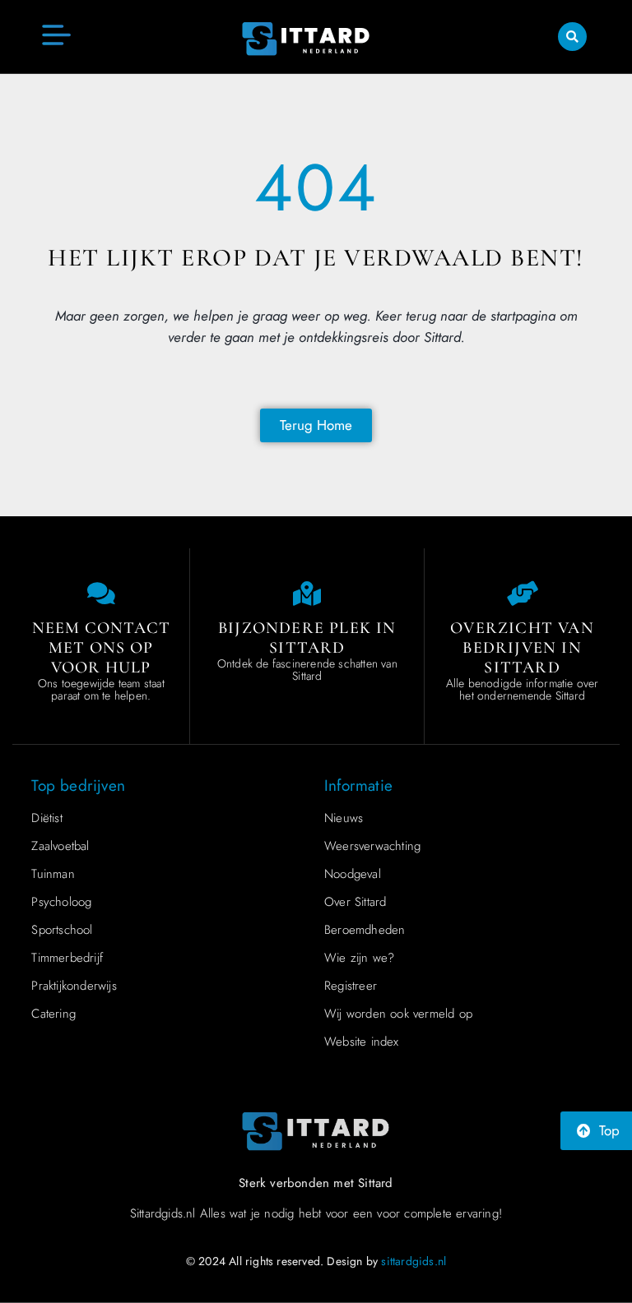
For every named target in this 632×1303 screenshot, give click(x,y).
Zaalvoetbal (60, 846)
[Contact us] (101, 593)
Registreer (350, 986)
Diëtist (46, 818)
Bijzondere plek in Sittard (307, 638)
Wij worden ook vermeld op (398, 1014)
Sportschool (61, 930)
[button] (572, 36)
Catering (53, 1014)
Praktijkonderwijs (73, 986)
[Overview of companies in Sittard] (522, 593)
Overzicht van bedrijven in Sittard (522, 647)
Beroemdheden (364, 930)
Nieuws (343, 818)
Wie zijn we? (359, 958)
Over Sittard (355, 902)
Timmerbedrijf (67, 958)
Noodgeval (352, 874)
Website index (361, 1042)
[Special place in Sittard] (307, 593)
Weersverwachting (372, 846)
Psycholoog (61, 902)
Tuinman (52, 874)
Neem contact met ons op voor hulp (101, 647)
